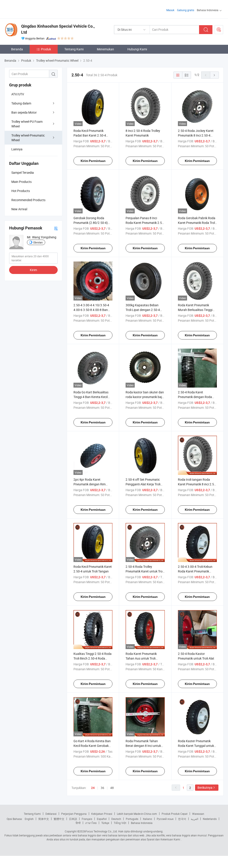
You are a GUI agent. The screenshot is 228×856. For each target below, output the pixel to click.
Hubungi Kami (137, 49)
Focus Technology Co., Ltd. (102, 831)
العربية (194, 819)
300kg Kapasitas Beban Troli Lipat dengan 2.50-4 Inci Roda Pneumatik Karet (144, 310)
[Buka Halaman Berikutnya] (214, 75)
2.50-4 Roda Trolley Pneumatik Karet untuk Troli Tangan (145, 571)
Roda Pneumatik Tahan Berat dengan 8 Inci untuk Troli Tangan (143, 745)
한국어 (182, 819)
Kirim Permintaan (93, 161)
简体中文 (43, 819)
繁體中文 (59, 819)
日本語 (73, 819)
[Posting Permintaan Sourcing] (219, 29)
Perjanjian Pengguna (74, 813)
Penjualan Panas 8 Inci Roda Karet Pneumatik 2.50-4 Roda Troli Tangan (145, 222)
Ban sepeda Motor (24, 112)
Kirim (33, 270)
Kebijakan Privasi (101, 813)
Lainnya (16, 149)
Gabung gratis (185, 10)
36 (102, 788)
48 (112, 788)
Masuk (170, 10)
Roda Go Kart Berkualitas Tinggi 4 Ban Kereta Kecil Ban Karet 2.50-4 (90, 397)
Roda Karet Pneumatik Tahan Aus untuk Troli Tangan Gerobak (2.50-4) (143, 658)
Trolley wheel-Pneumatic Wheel (28, 137)
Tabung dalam (21, 103)
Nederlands (210, 819)
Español (102, 819)
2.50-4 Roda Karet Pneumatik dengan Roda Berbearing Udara (195, 397)
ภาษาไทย (91, 823)
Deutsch (116, 819)
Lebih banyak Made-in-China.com (137, 813)
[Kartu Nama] (56, 228)
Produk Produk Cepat (174, 813)
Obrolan (38, 242)
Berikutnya (204, 787)
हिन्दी (78, 823)
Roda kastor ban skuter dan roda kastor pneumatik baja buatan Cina (145, 397)
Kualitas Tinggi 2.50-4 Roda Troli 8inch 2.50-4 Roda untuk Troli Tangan (92, 658)
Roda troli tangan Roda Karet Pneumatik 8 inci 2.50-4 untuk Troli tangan (197, 484)
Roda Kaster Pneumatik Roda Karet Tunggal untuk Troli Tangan (196, 745)
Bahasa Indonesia (142, 823)
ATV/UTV (17, 94)
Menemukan (105, 49)
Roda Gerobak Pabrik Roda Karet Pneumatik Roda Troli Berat (197, 222)
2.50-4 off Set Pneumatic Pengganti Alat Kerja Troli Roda (143, 484)
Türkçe (105, 823)
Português (132, 819)
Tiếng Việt (120, 823)
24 (93, 788)
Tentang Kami (73, 49)
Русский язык (165, 819)
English (29, 819)
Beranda (17, 49)
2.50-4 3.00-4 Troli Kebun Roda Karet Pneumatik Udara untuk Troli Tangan (195, 571)
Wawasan (198, 813)
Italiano (147, 819)
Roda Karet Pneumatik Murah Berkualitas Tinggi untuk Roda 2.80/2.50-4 (195, 310)
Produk (46, 49)
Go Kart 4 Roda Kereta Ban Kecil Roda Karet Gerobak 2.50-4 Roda (92, 745)
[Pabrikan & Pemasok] (33, 9)
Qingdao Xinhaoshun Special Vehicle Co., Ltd (58, 29)
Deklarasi (51, 813)
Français (87, 819)
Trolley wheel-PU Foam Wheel (27, 123)
